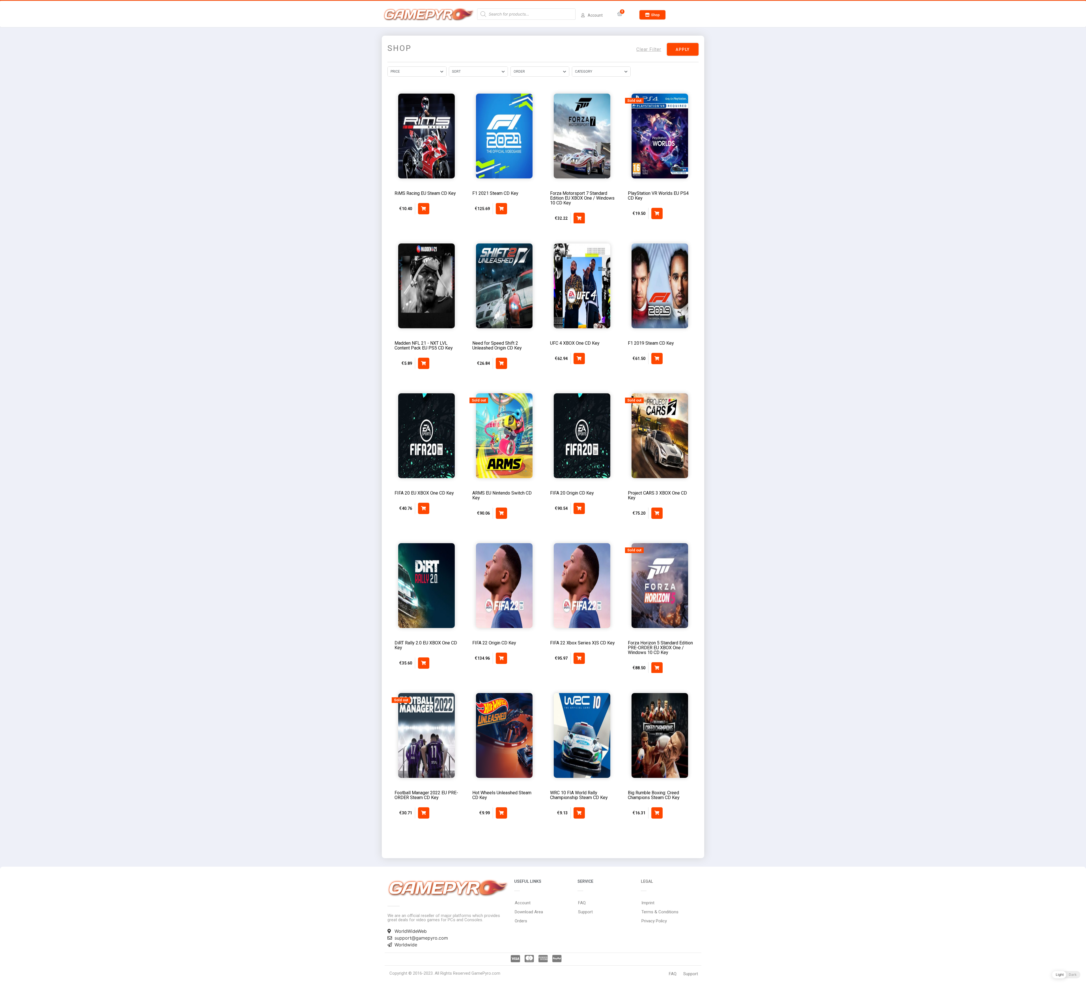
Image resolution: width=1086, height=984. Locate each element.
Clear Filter (648, 49)
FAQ (582, 902)
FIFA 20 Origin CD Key (572, 493)
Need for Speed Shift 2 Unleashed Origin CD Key (497, 345)
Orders (521, 920)
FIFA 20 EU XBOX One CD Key (424, 493)
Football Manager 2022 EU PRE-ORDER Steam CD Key (426, 795)
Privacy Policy (654, 920)
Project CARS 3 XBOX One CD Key (657, 495)
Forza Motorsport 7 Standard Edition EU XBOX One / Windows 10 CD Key (582, 198)
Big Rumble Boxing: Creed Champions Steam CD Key (654, 795)
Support (585, 911)
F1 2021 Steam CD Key (495, 193)
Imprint (647, 902)
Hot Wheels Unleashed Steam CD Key (501, 795)
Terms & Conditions (659, 911)
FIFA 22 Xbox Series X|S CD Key (582, 643)
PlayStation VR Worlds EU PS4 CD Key (658, 196)
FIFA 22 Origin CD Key (494, 643)
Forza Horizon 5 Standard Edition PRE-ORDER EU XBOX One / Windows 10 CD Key (660, 647)
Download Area (529, 911)
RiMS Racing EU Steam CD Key (425, 193)
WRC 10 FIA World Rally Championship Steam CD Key (579, 795)
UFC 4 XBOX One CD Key (575, 343)
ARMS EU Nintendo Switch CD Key (502, 495)
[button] (652, 15)
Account (523, 902)
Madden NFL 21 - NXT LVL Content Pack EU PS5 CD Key (424, 345)
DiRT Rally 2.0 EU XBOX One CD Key (426, 645)
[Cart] (619, 14)
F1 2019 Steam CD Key (651, 343)
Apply (683, 49)
